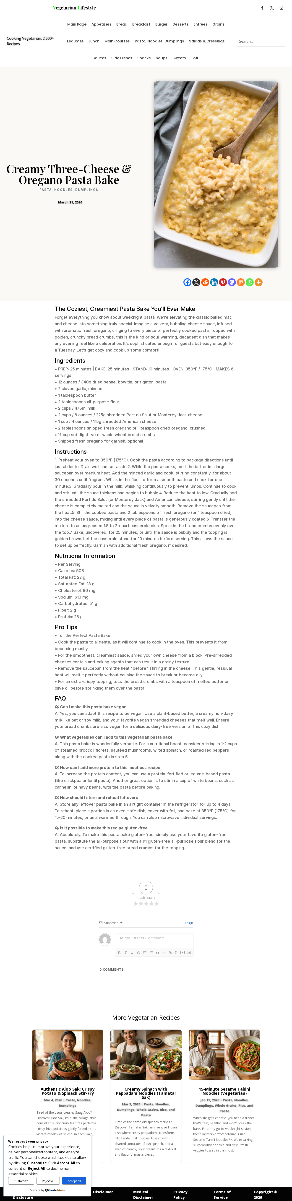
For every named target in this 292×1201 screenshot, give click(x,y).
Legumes (75, 41)
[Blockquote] (157, 953)
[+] (182, 952)
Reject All (48, 1181)
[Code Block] (164, 953)
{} (176, 952)
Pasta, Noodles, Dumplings (159, 41)
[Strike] (138, 953)
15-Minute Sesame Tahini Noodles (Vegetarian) (224, 1091)
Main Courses (117, 41)
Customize (21, 1181)
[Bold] (119, 953)
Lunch (94, 41)
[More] (259, 282)
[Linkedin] (214, 282)
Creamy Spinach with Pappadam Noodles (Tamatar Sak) (146, 1093)
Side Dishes (121, 58)
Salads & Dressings (207, 41)
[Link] (170, 953)
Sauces (99, 58)
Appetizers (101, 24)
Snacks (144, 58)
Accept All (74, 1181)
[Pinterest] (223, 282)
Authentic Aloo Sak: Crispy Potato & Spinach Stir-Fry (67, 1091)
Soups (161, 58)
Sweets (179, 58)
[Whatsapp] (250, 282)
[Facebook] (187, 282)
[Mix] (241, 282)
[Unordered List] (151, 953)
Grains (218, 24)
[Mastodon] (232, 282)
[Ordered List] (145, 953)
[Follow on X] (272, 7)
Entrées (200, 24)
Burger (161, 24)
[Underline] (132, 953)
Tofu (195, 58)
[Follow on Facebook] (262, 7)
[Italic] (126, 953)
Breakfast (141, 24)
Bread (121, 24)
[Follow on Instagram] (281, 7)
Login (188, 923)
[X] (196, 282)
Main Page (76, 24)
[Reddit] (205, 282)
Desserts (180, 24)
